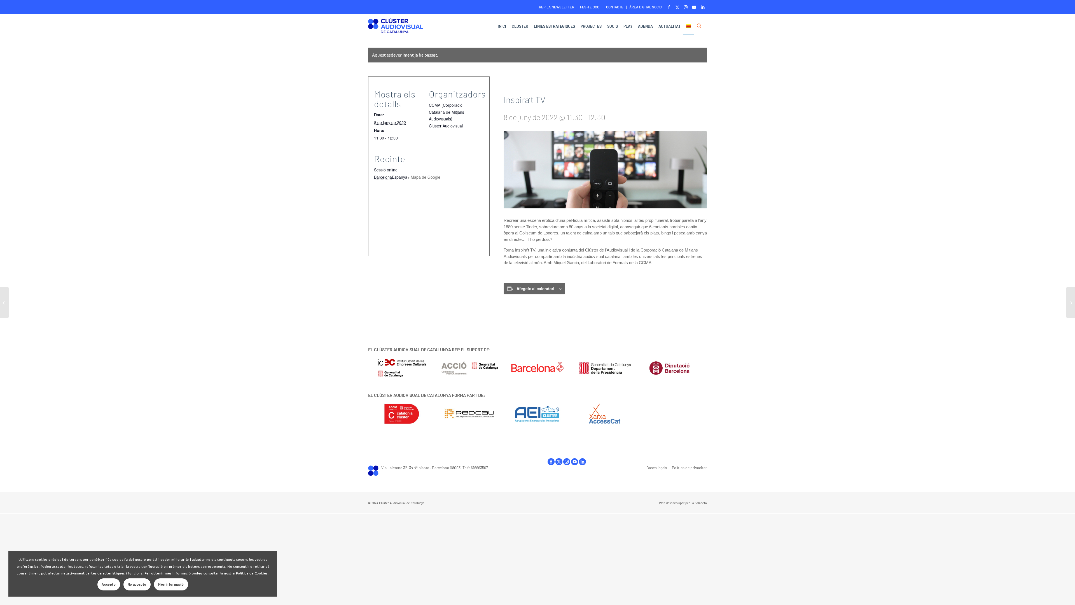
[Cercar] (700, 26)
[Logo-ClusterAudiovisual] (395, 27)
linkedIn (582, 463)
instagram (566, 463)
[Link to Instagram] (686, 7)
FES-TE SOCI (590, 7)
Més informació (171, 584)
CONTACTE (614, 7)
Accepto (109, 584)
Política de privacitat (689, 467)
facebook (551, 463)
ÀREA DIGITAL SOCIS (645, 7)
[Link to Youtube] (694, 7)
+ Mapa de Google (423, 177)
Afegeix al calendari (535, 288)
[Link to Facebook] (669, 7)
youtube (574, 463)
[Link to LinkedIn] (702, 7)
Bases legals (656, 467)
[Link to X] (677, 7)
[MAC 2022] (4, 302)
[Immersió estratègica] (1070, 302)
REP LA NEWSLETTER (556, 7)
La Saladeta (699, 503)
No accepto (137, 584)
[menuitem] (556, 7)
